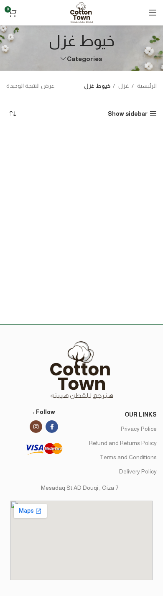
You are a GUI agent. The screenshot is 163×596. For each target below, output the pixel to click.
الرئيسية (146, 85)
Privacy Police (139, 428)
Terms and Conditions (128, 457)
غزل (123, 85)
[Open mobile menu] (152, 12)
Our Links (141, 414)
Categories (84, 59)
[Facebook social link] (52, 426)
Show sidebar (128, 113)
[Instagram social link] (36, 426)
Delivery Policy (138, 471)
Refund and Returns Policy (123, 443)
